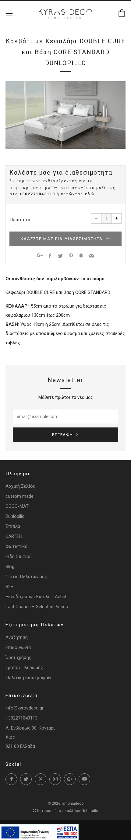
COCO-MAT (17, 506)
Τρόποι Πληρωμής (24, 667)
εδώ (89, 194)
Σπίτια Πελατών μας (26, 576)
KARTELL (14, 536)
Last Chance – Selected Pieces (36, 606)
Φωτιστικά (16, 546)
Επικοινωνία (18, 647)
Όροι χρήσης (18, 657)
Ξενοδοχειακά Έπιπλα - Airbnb (36, 596)
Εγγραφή (62, 434)
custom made (19, 496)
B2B (9, 586)
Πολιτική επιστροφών (28, 677)
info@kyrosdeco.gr (24, 708)
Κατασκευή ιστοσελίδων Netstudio (67, 811)
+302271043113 (37, 194)
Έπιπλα (12, 526)
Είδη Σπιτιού (18, 556)
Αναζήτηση (16, 637)
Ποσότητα (19, 219)
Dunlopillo (15, 516)
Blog (9, 566)
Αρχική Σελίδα (20, 486)
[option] (65, 115)
